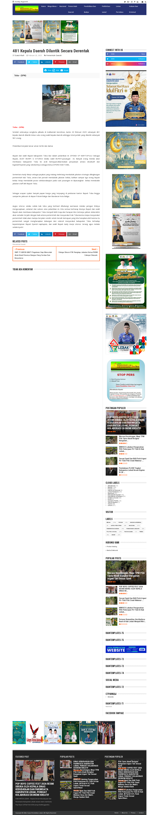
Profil (109, 499)
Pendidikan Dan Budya (90, 9)
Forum (110, 489)
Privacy (133, 812)
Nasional (62, 6)
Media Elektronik (112, 550)
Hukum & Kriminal (114, 490)
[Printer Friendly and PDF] (56, 72)
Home (43, 6)
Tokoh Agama (112, 502)
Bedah (110, 487)
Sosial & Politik (113, 501)
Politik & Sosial (113, 498)
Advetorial (111, 486)
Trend (110, 504)
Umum (110, 505)
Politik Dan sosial (106, 9)
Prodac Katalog (112, 546)
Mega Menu (52, 6)
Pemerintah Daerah (72, 9)
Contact (141, 812)
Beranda (110, 697)
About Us (125, 812)
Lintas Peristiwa (119, 9)
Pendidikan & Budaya (115, 496)
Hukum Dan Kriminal (133, 9)
